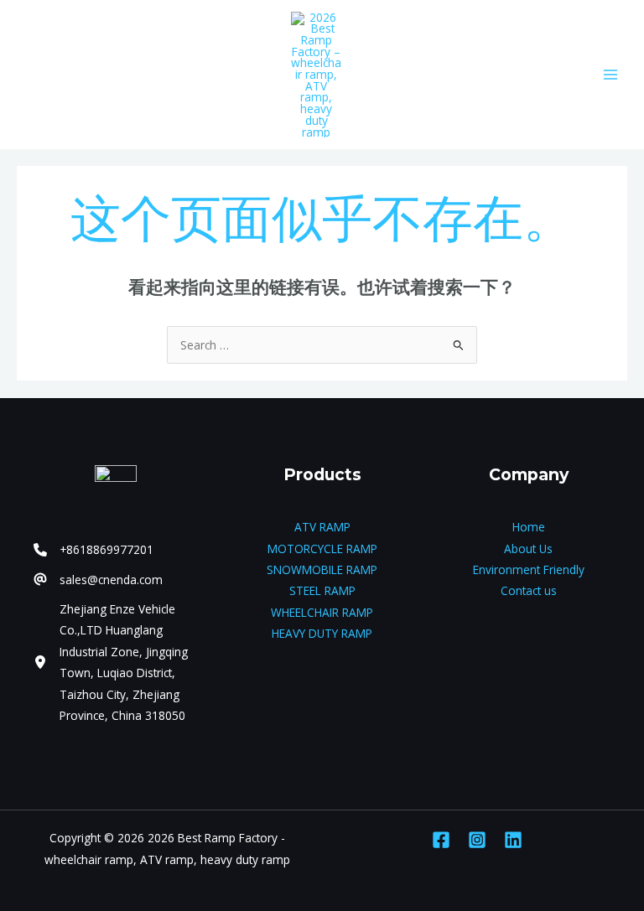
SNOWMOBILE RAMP (322, 569)
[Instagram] (477, 840)
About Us (528, 548)
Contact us (529, 590)
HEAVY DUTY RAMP (322, 633)
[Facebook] (441, 840)
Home (528, 527)
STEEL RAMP (322, 590)
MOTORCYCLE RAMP (322, 548)
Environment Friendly (528, 569)
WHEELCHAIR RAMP (322, 612)
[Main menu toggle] (611, 74)
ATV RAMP (322, 527)
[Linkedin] (513, 840)
